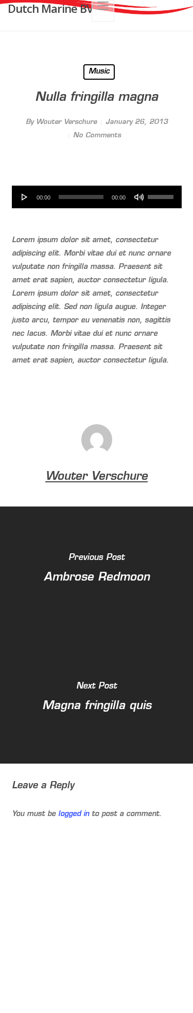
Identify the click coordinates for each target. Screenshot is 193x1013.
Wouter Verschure (66, 122)
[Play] (24, 197)
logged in (73, 814)
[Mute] (139, 197)
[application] (97, 197)
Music (99, 72)
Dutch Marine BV (50, 8)
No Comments (97, 135)
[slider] (162, 193)
